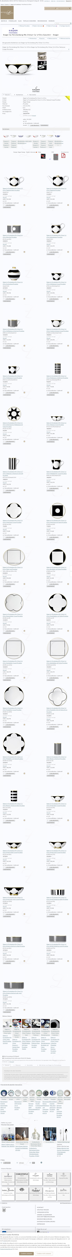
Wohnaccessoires (65, 38)
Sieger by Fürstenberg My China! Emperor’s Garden (16, 1033)
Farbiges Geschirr (65, 26)
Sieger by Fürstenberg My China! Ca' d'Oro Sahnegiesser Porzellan (56, 236)
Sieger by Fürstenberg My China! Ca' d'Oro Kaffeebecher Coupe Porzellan (57, 472)
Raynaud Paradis (39, 1098)
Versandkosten (43, 1212)
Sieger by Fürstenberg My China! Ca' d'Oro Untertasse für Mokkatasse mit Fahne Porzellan (13, 424)
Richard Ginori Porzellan (22, 1193)
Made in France (51, 26)
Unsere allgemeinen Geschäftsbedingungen (46, 1215)
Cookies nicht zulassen (44, 1253)
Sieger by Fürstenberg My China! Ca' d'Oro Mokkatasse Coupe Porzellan (13, 377)
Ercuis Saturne (50, 1142)
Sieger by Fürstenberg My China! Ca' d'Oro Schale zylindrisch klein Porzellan (57, 898)
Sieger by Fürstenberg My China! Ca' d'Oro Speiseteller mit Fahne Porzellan (57, 662)
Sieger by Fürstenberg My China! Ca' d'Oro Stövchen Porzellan (13, 236)
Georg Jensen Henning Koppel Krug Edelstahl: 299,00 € (21, 1148)
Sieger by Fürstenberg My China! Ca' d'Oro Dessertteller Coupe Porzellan (13, 615)
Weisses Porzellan (25, 26)
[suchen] (71, 23)
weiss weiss (28, 141)
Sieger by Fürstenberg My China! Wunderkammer (45, 1032)
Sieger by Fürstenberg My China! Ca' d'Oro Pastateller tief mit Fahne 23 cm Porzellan (57, 710)
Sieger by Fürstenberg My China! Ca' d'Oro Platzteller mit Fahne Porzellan (13, 758)
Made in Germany (38, 26)
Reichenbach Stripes (10, 1098)
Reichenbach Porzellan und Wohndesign (36, 1194)
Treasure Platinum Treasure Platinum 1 (43, 144)
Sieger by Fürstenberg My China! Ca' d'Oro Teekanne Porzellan (56, 189)
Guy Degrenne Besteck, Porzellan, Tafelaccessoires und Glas (50, 1195)
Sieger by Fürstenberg (16, 4)
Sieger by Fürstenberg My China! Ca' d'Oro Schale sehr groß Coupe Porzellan (14, 898)
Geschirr (7, 4)
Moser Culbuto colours (8, 1142)
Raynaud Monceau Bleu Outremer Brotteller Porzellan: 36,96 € (59, 1111)
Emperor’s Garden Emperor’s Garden (6, 144)
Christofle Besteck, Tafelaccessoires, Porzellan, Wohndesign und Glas (22, 1180)
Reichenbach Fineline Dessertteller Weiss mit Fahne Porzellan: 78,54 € (4, 1107)
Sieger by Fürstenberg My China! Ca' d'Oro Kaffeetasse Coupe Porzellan (56, 283)
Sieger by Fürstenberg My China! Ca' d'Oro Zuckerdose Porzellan (13, 283)
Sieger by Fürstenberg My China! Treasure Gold (26, 1032)
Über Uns (53, 1)
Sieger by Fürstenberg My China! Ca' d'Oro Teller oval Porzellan (13, 568)
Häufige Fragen (43, 1210)
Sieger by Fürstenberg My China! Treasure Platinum (36, 1032)
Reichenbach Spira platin (67, 1098)
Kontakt (40, 1207)
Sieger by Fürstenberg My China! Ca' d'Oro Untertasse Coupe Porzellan (13, 521)
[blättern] (0, 1094)
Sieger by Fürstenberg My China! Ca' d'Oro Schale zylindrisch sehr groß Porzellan (13, 993)
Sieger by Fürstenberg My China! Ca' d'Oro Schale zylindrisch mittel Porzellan (14, 945)
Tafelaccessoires (52, 38)
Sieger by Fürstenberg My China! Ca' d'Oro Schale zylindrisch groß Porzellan (57, 945)
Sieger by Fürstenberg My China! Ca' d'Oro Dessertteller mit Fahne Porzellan (57, 615)
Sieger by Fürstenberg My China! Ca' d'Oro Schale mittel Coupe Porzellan (13, 851)
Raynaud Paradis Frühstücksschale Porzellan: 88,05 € (40, 1105)
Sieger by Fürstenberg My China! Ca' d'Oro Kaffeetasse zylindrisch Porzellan (13, 330)
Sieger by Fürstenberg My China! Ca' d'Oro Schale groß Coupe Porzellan (56, 851)
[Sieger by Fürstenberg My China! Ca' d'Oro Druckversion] (63, 156)
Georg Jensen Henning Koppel (22, 1143)
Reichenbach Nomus (46, 1098)
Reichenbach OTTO (18, 1098)
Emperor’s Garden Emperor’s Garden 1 (36, 144)
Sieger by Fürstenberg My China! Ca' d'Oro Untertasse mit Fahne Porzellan (57, 521)
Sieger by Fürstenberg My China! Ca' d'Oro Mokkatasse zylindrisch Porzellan (57, 377)
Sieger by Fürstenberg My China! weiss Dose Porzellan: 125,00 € (7, 1039)
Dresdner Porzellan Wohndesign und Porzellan (8, 1194)
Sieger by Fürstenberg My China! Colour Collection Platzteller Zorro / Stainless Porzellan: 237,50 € (55, 1045)
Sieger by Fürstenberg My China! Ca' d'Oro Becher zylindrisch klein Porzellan (14, 804)
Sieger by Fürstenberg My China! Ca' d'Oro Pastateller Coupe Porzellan (13, 709)
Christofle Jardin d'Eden (25, 1099)
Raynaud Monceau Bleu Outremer (60, 1100)
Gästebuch (47, 1)
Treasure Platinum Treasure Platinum (13, 144)
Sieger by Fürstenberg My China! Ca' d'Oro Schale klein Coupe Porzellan (56, 804)
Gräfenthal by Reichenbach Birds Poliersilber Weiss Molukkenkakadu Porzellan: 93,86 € (34, 1152)
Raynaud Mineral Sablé (32, 1099)
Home (2, 4)
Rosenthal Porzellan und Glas (63, 1194)
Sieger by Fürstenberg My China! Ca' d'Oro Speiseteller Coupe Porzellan (13, 662)
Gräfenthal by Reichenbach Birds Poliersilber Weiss (36, 1144)
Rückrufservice (61, 1)
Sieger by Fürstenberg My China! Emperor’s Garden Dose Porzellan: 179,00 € (16, 1045)
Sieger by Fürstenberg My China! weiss (7, 1031)
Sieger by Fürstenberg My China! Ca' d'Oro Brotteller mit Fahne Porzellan (56, 568)
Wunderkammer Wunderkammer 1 (57, 143)
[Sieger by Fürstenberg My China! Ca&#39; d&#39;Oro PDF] (56, 160)
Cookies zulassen (26, 1253)
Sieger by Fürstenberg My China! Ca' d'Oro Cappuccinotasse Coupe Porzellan (58, 330)
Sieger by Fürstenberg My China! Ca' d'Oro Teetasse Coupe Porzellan (56, 424)
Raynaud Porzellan (63, 1178)
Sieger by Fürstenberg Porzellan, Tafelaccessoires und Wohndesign (50, 1180)
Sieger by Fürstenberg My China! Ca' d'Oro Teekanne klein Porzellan (13, 189)
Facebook (43, 1232)
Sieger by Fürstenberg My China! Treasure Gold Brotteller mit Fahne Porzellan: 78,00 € (26, 1043)
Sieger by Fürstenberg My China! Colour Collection (55, 1032)
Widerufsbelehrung (44, 1219)
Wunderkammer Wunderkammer (21, 142)
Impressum (41, 1224)
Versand (34, 115)
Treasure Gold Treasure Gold (50, 144)
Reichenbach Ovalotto (53, 1098)
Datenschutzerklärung (46, 1221)
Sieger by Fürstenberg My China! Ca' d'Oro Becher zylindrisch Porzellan (56, 758)
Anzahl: (25, 125)
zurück (4, 1203)
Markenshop (33, 38)
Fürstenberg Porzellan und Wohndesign (36, 1179)
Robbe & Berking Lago (64, 1142)
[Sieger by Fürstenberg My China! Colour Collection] (71, 571)
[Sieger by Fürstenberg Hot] (0, 571)
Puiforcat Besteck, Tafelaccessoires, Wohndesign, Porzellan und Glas (8, 1181)
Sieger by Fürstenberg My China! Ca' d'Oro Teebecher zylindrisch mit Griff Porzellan (13, 473)
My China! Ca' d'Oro (26, 4)
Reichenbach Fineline (3, 1098)
